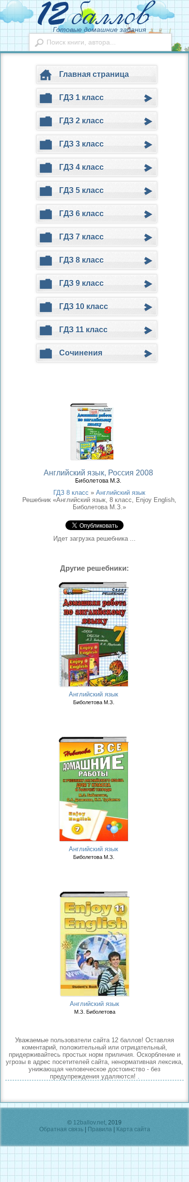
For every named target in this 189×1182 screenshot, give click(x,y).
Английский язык (120, 492)
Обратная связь (61, 1129)
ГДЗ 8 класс (71, 492)
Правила (100, 1129)
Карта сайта (133, 1129)
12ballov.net (89, 1122)
